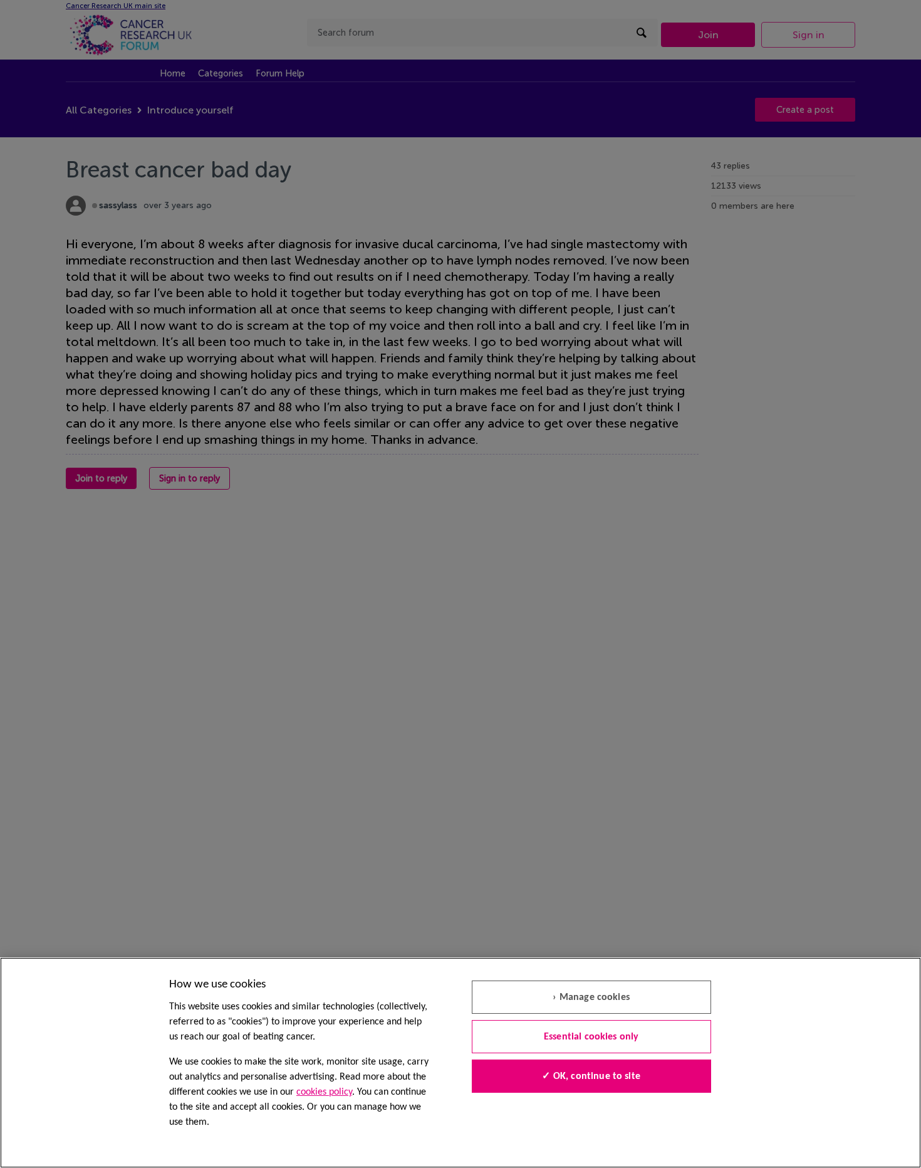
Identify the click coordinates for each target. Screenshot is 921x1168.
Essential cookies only (591, 1037)
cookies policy (324, 1092)
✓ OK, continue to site (591, 1076)
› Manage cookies (591, 997)
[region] (460, 1062)
